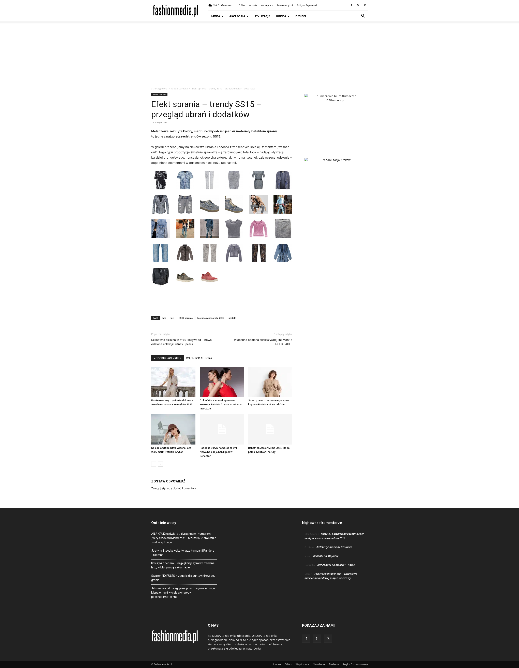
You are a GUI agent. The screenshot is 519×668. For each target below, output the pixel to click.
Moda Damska (179, 88)
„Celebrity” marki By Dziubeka (334, 547)
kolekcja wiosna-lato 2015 (210, 317)
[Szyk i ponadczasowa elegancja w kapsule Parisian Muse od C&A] (270, 382)
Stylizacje (262, 16)
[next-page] (160, 464)
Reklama (334, 664)
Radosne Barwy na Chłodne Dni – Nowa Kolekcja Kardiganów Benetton (219, 452)
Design (300, 16)
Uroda (281, 16)
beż (164, 317)
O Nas (242, 5)
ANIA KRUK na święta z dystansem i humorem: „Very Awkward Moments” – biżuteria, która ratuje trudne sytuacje (183, 538)
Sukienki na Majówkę (326, 556)
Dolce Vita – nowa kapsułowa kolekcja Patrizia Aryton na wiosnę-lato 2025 (221, 404)
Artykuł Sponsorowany (355, 664)
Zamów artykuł (285, 5)
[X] (365, 5)
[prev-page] (153, 464)
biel (172, 317)
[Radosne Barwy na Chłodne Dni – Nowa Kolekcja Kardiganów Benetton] (222, 429)
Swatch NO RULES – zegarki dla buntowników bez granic (183, 578)
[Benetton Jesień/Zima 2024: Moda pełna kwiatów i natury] (270, 429)
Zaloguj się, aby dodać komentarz (173, 488)
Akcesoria (237, 16)
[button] (363, 16)
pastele (232, 317)
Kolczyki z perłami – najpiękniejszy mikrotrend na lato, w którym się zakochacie (182, 565)
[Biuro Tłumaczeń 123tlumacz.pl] (335, 119)
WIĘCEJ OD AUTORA (199, 358)
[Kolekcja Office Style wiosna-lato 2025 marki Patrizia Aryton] (173, 429)
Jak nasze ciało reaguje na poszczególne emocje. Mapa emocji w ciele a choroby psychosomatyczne (183, 592)
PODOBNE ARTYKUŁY (167, 358)
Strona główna (159, 88)
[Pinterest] (358, 5)
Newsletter (319, 664)
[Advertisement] (259, 56)
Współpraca (267, 5)
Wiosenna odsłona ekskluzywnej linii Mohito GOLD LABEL (263, 342)
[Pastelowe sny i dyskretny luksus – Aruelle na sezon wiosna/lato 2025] (173, 382)
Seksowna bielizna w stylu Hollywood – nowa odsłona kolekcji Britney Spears (181, 342)
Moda (215, 16)
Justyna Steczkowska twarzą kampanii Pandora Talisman (182, 552)
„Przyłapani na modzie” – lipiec (336, 565)
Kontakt (253, 5)
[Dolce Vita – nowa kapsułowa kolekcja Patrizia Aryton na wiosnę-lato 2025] (222, 382)
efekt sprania (186, 317)
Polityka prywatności (307, 5)
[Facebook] (351, 5)
